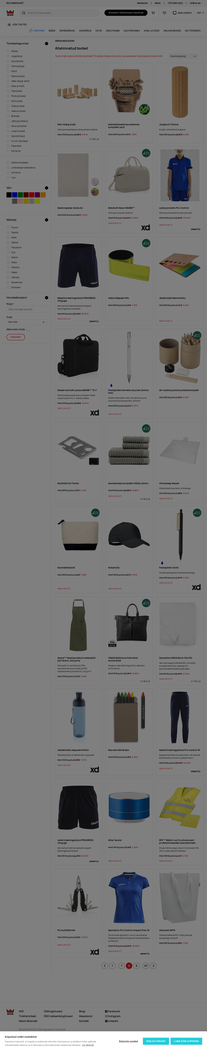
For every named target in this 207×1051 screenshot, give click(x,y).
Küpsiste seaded (128, 1041)
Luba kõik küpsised (186, 1041)
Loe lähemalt (88, 1045)
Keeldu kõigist (156, 1041)
